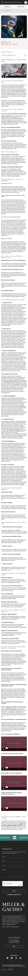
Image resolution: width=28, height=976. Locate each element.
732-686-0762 (20, 6)
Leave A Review (14, 955)
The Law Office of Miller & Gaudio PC (13, 965)
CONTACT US (7, 6)
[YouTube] (20, 958)
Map (14, 946)
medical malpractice (20, 90)
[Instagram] (16, 958)
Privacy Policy (17, 894)
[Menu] (25, 2)
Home (2, 10)
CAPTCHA (4, 879)
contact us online (10, 924)
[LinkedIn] (12, 958)
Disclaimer (10, 894)
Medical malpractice (6, 115)
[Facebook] (7, 958)
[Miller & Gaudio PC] (11, 2)
